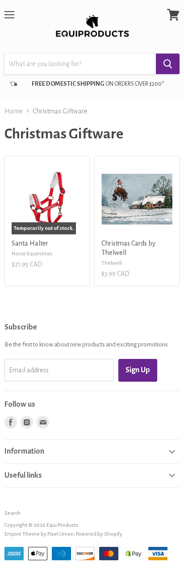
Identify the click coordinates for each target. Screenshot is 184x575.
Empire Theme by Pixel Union (39, 534)
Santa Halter (30, 243)
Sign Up (137, 370)
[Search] (168, 64)
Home (13, 111)
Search (12, 513)
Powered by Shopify (99, 534)
